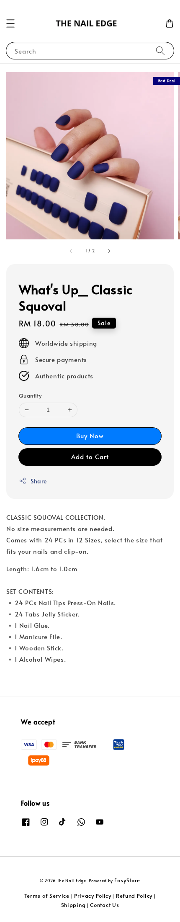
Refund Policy (134, 895)
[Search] (160, 50)
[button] (10, 23)
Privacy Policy (92, 895)
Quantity (30, 395)
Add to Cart (90, 456)
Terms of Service (46, 895)
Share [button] (39, 481)
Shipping (73, 905)
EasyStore (127, 880)
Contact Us (104, 905)
